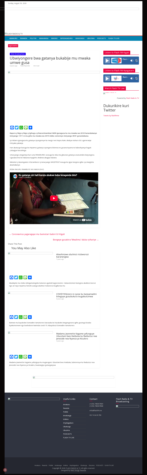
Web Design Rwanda (78, 470)
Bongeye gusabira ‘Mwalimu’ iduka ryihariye (76, 239)
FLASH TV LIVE (113, 38)
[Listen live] (107, 60)
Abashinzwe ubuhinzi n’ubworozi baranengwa (72, 255)
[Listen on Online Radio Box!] (136, 60)
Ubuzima (91, 38)
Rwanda (23, 38)
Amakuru (13, 38)
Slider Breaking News (18, 54)
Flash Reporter (25, 66)
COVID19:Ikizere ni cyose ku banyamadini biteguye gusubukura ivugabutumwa (76, 295)
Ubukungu (79, 38)
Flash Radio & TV (132, 98)
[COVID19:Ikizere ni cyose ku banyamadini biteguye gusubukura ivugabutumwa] (30, 293)
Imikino (54, 38)
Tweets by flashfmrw (111, 115)
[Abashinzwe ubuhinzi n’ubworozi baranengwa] (30, 253)
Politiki (33, 38)
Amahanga (43, 38)
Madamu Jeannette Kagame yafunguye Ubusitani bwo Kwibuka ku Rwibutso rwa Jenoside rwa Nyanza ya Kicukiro (76, 336)
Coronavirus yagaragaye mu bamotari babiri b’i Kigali (37, 234)
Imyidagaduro (66, 38)
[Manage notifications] (5, 470)
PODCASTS (101, 38)
